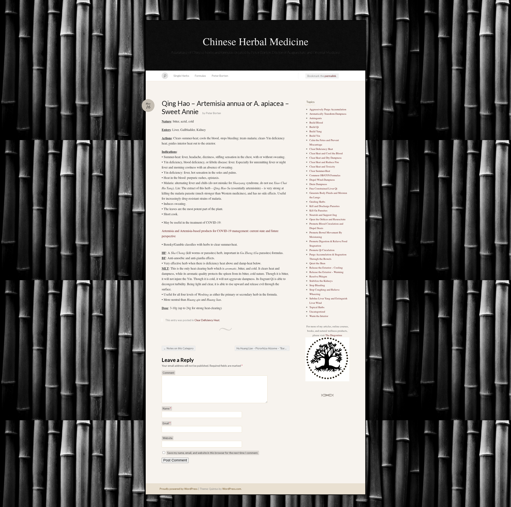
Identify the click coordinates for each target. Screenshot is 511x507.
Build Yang (315, 131)
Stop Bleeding (317, 285)
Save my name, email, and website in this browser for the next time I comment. (212, 452)
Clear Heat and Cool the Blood (326, 153)
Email (166, 423)
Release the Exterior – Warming (326, 272)
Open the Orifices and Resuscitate (327, 219)
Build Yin (314, 135)
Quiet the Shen (317, 263)
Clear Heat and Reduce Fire (324, 162)
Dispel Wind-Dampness (322, 179)
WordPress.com (231, 488)
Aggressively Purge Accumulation (327, 109)
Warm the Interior (318, 316)
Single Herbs (181, 75)
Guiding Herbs (317, 201)
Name (167, 408)
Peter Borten (220, 75)
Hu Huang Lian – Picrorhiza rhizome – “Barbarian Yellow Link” (263, 348)
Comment (168, 372)
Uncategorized (317, 311)
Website (167, 438)
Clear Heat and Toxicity (322, 166)
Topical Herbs (316, 307)
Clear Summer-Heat (319, 171)
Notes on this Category (178, 348)
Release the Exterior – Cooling (326, 267)
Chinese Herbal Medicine (255, 41)
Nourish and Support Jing (323, 215)
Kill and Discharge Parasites (324, 206)
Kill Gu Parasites (318, 210)
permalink (330, 76)
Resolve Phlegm (318, 276)
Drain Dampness (318, 184)
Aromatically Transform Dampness (327, 114)
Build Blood (316, 122)
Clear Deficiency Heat (206, 320)
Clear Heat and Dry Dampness (325, 157)
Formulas (200, 75)
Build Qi (314, 127)
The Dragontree (333, 335)
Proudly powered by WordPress (178, 488)
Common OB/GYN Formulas (324, 175)
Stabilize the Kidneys (321, 281)
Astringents (315, 118)
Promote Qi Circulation (322, 250)
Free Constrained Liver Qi (323, 188)
